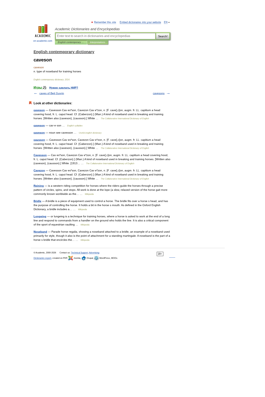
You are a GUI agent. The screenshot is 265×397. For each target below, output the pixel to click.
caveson (39, 110)
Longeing (40, 216)
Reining (39, 185)
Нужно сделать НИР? (63, 87)
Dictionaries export (42, 258)
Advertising (94, 252)
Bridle (37, 201)
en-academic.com (42, 41)
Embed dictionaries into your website (140, 22)
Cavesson (40, 155)
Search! (163, 36)
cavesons (159, 93)
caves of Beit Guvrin (51, 93)
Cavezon (39, 170)
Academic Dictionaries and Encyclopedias (87, 29)
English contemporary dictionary (71, 42)
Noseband (40, 231)
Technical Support (79, 252)
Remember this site (105, 22)
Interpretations (97, 42)
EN (165, 22)
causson (39, 139)
